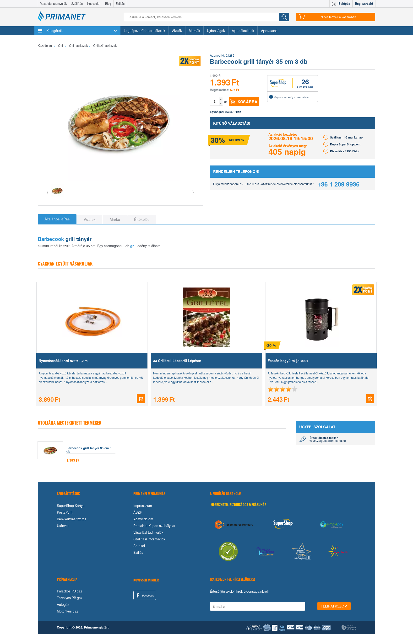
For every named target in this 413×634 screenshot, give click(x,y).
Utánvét (63, 525)
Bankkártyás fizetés (71, 519)
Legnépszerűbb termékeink (144, 30)
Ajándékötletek (243, 30)
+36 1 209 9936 (338, 184)
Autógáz (63, 604)
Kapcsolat (93, 3)
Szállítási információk (149, 539)
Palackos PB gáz (69, 591)
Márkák (194, 30)
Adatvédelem (143, 519)
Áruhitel (139, 545)
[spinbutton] (214, 101)
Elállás (120, 3)
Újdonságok (216, 30)
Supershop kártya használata (291, 97)
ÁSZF (137, 512)
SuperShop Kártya (71, 505)
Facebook (147, 595)
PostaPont (64, 512)
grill (133, 245)
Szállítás (77, 3)
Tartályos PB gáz (69, 597)
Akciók (177, 30)
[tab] (57, 219)
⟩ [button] (193, 192)
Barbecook (51, 238)
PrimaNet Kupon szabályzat (154, 525)
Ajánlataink (269, 30)
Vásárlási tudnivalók (53, 3)
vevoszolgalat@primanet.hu (328, 440)
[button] (221, 99)
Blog (108, 3)
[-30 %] (321, 317)
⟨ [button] (48, 192)
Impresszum (142, 505)
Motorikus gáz (67, 611)
